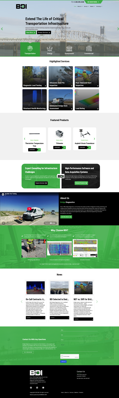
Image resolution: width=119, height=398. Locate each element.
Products (81, 392)
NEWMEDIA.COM (43, 394)
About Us (79, 6)
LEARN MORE (32, 147)
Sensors (36, 140)
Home (75, 6)
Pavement (32, 140)
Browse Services (43, 32)
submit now (63, 361)
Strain (86, 140)
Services (86, 6)
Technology (98, 6)
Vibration (59, 140)
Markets (92, 6)
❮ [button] (24, 139)
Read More (29, 32)
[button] (1, 28)
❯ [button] (94, 139)
